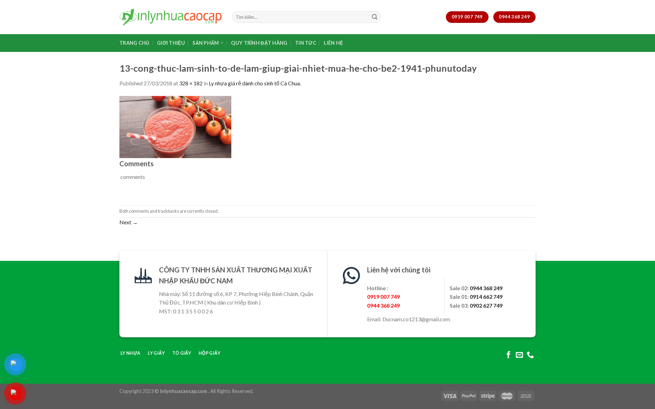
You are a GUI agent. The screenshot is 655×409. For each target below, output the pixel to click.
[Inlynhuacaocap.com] (170, 17)
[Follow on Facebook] (508, 355)
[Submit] (374, 17)
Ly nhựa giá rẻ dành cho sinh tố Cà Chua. (255, 83)
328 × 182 (191, 83)
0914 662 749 (486, 296)
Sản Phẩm (205, 43)
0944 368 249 (486, 288)
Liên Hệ (333, 43)
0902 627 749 (486, 305)
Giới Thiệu (171, 43)
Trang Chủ (134, 43)
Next (128, 222)
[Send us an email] (519, 355)
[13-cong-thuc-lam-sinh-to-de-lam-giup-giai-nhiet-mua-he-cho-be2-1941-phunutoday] (175, 126)
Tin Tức (305, 43)
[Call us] (530, 355)
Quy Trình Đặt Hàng (259, 43)
